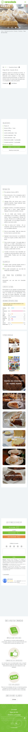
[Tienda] (14, 345)
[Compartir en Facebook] (11, 27)
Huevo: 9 (6, 126)
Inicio (2, 31)
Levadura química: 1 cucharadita (12, 142)
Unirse (14, 699)
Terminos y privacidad (14, 715)
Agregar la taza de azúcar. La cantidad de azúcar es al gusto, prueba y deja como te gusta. (14, 237)
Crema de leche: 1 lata (9, 137)
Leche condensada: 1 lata (10, 133)
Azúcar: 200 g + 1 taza (9, 128)
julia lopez (10, 579)
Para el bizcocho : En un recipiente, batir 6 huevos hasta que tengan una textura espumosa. (14, 196)
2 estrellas (18, 546)
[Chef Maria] (10, 84)
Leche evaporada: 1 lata (10, 135)
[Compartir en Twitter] (16, 27)
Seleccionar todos (8, 144)
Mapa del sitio (14, 712)
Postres (16, 31)
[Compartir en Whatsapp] (8, 27)
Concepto (14, 709)
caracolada (10, 2)
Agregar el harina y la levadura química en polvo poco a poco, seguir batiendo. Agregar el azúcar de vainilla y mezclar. (14, 209)
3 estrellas (14, 546)
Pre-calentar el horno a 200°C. (11, 192)
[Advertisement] (14, 49)
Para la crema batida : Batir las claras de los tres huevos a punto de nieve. (14, 232)
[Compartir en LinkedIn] (19, 27)
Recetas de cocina (9, 31)
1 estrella (21, 546)
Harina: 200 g (7, 130)
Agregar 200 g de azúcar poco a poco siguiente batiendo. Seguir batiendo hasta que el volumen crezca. (14, 203)
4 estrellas (10, 546)
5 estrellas (6, 546)
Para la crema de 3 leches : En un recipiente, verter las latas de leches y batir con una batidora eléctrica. (14, 226)
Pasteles (20, 31)
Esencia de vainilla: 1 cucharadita (12, 140)
